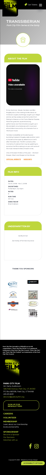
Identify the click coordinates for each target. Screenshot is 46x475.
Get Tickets (32, 5)
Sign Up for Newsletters (15, 405)
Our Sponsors (8, 437)
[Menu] (40, 5)
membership (10, 421)
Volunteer (9, 417)
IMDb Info (28, 159)
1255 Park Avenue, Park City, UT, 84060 (19, 389)
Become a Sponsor (11, 435)
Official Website (13, 159)
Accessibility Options (32, 463)
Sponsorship (10, 432)
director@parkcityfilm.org (13, 397)
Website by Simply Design (29, 460)
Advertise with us (10, 440)
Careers (8, 413)
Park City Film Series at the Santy (23, 25)
